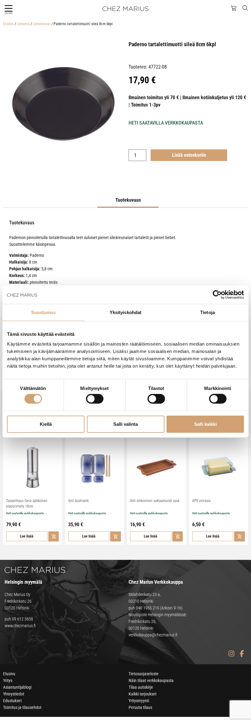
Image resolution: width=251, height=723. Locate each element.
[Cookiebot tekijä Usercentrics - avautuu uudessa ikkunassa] (217, 294)
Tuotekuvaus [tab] (128, 200)
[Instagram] (231, 653)
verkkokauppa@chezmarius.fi (153, 634)
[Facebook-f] (241, 653)
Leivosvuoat (42, 24)
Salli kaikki (205, 423)
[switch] (94, 399)
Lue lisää (26, 536)
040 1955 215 (147, 607)
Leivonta (23, 24)
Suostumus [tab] (43, 312)
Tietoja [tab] (207, 312)
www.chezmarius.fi (20, 625)
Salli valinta (125, 423)
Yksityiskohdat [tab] (125, 312)
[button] (8, 8)
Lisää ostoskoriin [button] (53, 536)
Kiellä (46, 423)
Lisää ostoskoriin (189, 155)
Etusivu (8, 24)
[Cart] (233, 8)
